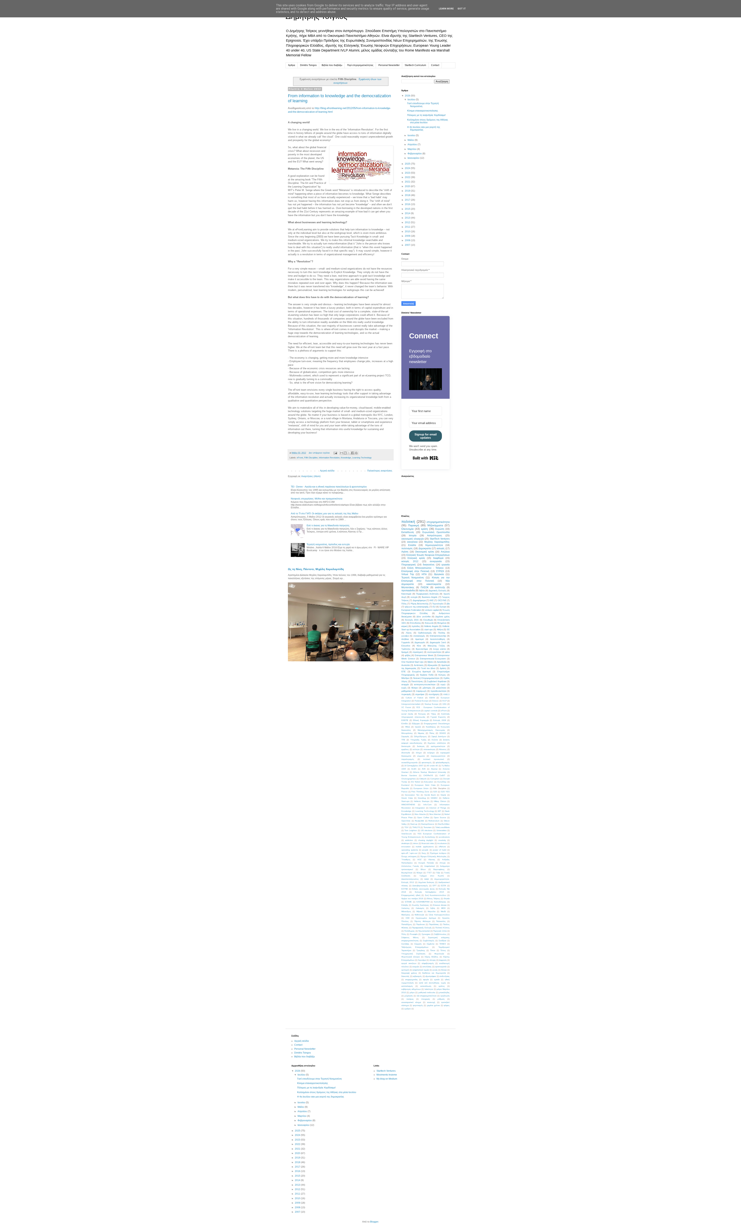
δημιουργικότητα (434, 545)
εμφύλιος (405, 749)
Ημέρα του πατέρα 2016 (412, 898)
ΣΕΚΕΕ (442, 733)
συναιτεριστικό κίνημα (411, 1002)
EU (434, 607)
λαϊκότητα (429, 989)
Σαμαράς (405, 736)
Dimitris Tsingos (308, 65)
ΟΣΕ (408, 918)
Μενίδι (443, 911)
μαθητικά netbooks (426, 992)
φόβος (408, 655)
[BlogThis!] (345, 453)
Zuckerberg (430, 837)
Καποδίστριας (440, 902)
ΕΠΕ (403, 671)
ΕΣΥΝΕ (404, 889)
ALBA (413, 769)
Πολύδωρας (409, 931)
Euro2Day (441, 782)
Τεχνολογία (437, 603)
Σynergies (426, 934)
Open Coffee (423, 817)
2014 (408, 213)
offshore (442, 847)
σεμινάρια (419, 694)
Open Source (440, 817)
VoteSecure (406, 834)
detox (415, 843)
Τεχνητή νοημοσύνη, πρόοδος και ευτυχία (328, 544)
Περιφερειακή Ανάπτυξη (427, 594)
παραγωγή (421, 691)
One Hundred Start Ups (412, 662)
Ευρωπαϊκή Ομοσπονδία (436, 532)
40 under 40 (432, 766)
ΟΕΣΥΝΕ (442, 600)
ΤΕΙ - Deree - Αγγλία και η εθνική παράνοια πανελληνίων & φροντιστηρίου (329, 486)
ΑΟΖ (419, 859)
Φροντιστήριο (422, 649)
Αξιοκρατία (432, 665)
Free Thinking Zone (420, 792)
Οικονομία (407, 528)
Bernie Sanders (409, 775)
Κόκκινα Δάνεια (439, 905)
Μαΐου (411, 140)
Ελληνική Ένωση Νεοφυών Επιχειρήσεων (428, 555)
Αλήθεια (405, 639)
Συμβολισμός (428, 941)
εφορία (426, 979)
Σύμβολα (430, 944)
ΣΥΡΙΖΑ (440, 571)
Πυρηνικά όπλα (440, 931)
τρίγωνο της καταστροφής (417, 607)
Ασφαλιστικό (429, 866)
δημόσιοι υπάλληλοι (437, 743)
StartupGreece (427, 824)
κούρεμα (431, 753)
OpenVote (405, 821)
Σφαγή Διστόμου (438, 736)
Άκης (424, 853)
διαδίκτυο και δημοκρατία (434, 973)
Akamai (434, 769)
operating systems (409, 850)
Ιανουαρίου (414, 158)
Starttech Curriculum (415, 65)
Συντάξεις (405, 944)
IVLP (444, 701)
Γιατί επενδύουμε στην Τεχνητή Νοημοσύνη (319, 1078)
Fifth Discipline (311, 457)
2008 (408, 240)
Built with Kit (425, 458)
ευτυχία (414, 597)
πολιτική (408, 522)
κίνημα (419, 753)
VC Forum (406, 707)
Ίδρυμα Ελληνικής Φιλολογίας (433, 856)
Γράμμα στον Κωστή (432, 876)
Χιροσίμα (422, 960)
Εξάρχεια (416, 723)
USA (444, 704)
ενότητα (416, 749)
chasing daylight (425, 840)
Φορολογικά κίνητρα (410, 957)
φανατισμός (427, 762)
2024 (408, 168)
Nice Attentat (435, 814)
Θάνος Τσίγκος (433, 898)
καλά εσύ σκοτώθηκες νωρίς (432, 983)
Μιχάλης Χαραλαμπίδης (437, 542)
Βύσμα (419, 873)
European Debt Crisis (425, 785)
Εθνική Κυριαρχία (421, 720)
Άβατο (430, 662)
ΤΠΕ (403, 740)
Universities (441, 830)
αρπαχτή (405, 970)
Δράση (443, 668)
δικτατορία (405, 746)
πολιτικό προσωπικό (433, 759)
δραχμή (404, 652)
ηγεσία (437, 979)
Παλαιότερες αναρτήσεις (379, 470)
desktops (405, 843)
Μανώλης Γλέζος (436, 646)
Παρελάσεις (434, 924)
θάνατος (443, 749)
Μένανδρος (406, 911)
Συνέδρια (442, 941)
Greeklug (422, 798)
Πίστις (431, 733)
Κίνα (419, 646)
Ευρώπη (439, 529)
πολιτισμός (407, 548)
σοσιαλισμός (419, 636)
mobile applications (424, 847)
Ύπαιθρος (405, 859)
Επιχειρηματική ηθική (410, 895)
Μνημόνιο (441, 623)
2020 (408, 186)
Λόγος (409, 633)
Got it (462, 8)
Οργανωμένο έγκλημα (426, 918)
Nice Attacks (420, 814)
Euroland (405, 785)
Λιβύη (432, 908)
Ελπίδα (404, 723)
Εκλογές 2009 (439, 720)
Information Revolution (329, 457)
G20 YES (445, 792)
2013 (408, 217)
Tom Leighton (410, 830)
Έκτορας (422, 714)
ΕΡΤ (434, 886)
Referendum (433, 821)
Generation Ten (412, 795)
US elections (426, 830)
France (404, 792)
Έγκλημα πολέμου (438, 853)
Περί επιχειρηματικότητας (360, 65)
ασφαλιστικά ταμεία (421, 970)
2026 (408, 95)
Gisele (443, 795)
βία (448, 603)
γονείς (435, 970)
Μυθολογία (419, 915)
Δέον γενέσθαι (423, 616)
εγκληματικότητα (438, 746)
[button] (425, 379)
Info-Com (427, 804)
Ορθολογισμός (425, 633)
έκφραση (443, 960)
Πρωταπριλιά (424, 931)
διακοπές (405, 976)
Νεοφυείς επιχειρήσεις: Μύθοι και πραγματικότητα (316, 498)
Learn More (446, 8)
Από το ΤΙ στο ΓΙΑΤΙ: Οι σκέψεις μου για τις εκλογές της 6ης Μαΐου (324, 513)
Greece (435, 701)
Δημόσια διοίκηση (426, 882)
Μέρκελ (419, 911)
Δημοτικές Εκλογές (437, 590)
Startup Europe (431, 704)
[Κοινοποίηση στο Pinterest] (356, 453)
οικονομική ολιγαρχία (412, 538)
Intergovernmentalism (410, 704)
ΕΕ (448, 629)
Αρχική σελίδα (327, 470)
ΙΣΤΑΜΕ (408, 902)
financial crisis (428, 843)
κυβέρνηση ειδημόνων (411, 989)
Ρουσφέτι (414, 934)
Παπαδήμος (406, 924)
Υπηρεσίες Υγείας (418, 740)
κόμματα (421, 756)
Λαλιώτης (405, 908)
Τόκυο (432, 950)
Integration (420, 808)
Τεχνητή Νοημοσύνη (412, 577)
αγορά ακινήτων (408, 963)
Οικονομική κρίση (424, 551)
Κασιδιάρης (431, 727)
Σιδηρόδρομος (420, 736)
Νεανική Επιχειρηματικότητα (426, 678)
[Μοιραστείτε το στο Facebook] (352, 453)
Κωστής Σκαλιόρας (420, 905)
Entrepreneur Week (424, 655)
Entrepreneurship (438, 636)
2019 (408, 190)
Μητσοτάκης (407, 587)
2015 (408, 209)
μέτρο (412, 992)
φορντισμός (418, 1005)
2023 (408, 173)
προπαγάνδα (408, 590)
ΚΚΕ (432, 600)
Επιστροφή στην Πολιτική (415, 571)
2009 (408, 236)
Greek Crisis (407, 798)
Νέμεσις (421, 733)
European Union (421, 788)
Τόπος (443, 950)
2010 (408, 231)
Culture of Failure (414, 698)
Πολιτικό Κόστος (442, 928)
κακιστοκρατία (433, 584)
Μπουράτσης (407, 733)
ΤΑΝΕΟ (442, 944)
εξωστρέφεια (430, 976)
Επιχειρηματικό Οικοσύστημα (437, 723)
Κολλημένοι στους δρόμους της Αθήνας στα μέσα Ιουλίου (326, 1092)
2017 (408, 200)
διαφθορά (438, 558)
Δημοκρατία (425, 548)
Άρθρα (291, 65)
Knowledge (346, 457)
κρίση (424, 528)
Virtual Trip (407, 574)
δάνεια (444, 970)
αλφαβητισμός (428, 963)
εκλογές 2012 (409, 561)
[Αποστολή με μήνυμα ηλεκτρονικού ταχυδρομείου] (341, 453)
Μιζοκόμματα (435, 525)
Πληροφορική (408, 564)
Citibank (422, 779)
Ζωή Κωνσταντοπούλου (435, 895)
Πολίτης (441, 633)
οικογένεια (412, 542)
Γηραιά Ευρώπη (438, 717)
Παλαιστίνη (441, 921)
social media (407, 714)
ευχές (404, 688)
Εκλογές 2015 (412, 620)
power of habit (439, 850)
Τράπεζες (405, 649)
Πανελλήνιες (417, 681)
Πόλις (404, 603)
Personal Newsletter (389, 65)
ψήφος (447, 1005)
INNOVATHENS (408, 804)
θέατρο (414, 688)
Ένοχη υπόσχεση (409, 856)
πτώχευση (425, 999)
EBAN (432, 698)
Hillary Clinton (440, 801)
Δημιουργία (419, 642)
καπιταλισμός (407, 986)
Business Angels (429, 597)
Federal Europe (422, 701)
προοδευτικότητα (438, 691)
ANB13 (446, 694)
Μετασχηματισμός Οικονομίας (431, 730)
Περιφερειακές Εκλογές (422, 928)
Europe (443, 607)
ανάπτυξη (440, 587)
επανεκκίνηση (429, 749)
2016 (408, 204)
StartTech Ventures (440, 538)
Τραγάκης (420, 950)
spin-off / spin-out (409, 853)
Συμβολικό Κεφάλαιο (436, 681)
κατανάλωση (425, 986)
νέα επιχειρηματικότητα (427, 996)
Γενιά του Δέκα (428, 668)
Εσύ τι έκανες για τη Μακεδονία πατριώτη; (328, 525)
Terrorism (427, 827)
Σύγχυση (418, 944)
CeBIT (442, 775)
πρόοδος (416, 626)
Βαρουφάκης (439, 869)
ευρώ (443, 684)
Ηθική (407, 727)
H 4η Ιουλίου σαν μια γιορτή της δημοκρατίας (320, 1096)
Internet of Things (437, 808)
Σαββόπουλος (440, 934)
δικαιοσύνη (428, 564)
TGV (406, 827)
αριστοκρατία (441, 967)
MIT (439, 811)
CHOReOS (428, 775)
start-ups (428, 629)
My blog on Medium (386, 1078)
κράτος (442, 986)
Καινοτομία (406, 594)
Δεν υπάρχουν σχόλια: (320, 453)
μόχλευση (408, 996)
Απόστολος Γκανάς (410, 866)
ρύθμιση (441, 999)
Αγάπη (404, 551)
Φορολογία (439, 954)
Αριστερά (419, 639)
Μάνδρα (405, 678)
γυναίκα (405, 636)
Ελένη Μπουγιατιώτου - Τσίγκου (425, 568)
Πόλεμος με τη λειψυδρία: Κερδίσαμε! (426, 115)
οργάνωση (445, 996)
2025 (408, 163)
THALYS (416, 827)
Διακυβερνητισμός (420, 886)
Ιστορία (412, 535)
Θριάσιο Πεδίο (427, 675)
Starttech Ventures (386, 1071)
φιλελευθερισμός (443, 762)
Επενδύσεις (415, 623)
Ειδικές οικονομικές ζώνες (423, 889)
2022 (408, 177)
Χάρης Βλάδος (431, 957)
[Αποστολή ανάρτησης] (335, 453)
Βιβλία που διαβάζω (332, 65)
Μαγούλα (432, 911)
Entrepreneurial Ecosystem (433, 658)
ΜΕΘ (443, 908)
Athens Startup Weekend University (429, 772)
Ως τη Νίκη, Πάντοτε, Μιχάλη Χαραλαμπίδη (316, 569)
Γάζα (438, 873)
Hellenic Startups (421, 801)
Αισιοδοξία (441, 662)
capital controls (430, 711)
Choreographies (408, 779)
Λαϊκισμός (420, 908)
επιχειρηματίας (411, 979)
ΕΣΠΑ (443, 886)
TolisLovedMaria (442, 827)
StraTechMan (444, 824)
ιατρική (404, 626)
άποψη (433, 960)
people (425, 850)
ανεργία (415, 967)
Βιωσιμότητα (406, 873)
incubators (442, 843)
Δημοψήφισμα (419, 600)
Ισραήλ (418, 727)
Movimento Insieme (386, 1074)
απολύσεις (427, 967)
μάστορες (427, 688)
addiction (409, 840)
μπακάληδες (444, 992)
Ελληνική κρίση (416, 558)
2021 (408, 181)
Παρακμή (413, 525)
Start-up (413, 824)
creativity (442, 840)
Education (428, 782)
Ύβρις (433, 714)
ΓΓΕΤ (429, 873)
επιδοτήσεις (445, 976)
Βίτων (423, 869)
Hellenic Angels (431, 626)
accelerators (444, 837)
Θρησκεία (439, 574)
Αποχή (443, 863)
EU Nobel (415, 782)
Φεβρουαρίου (415, 153)
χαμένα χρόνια (433, 1005)
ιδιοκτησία (405, 753)
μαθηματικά (406, 691)
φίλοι (447, 652)
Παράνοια (420, 924)
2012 (408, 222)
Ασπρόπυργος (434, 535)
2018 (408, 195)
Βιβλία (422, 590)
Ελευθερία (428, 620)
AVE (424, 769)
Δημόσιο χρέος (442, 616)
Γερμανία (405, 642)
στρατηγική (418, 652)
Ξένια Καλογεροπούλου (439, 915)
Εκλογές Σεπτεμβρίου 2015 (429, 892)
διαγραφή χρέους (409, 973)
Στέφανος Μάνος (410, 937)
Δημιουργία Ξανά (438, 642)
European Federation (411, 610)
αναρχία (405, 684)
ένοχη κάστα (439, 649)
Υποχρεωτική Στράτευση (413, 954)
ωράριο (407, 1009)
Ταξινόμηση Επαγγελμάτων (414, 947)
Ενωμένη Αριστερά (421, 671)
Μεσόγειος (405, 915)
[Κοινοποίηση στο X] (349, 453)
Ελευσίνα (405, 646)
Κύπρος (442, 675)
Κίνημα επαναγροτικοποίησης (422, 110)
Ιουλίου (412, 99)
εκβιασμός (417, 976)
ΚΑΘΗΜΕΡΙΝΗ (423, 902)
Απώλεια (445, 551)
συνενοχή (431, 1002)
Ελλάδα (412, 545)
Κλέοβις (404, 905)
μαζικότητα (441, 688)
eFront (300, 457)
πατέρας (410, 999)
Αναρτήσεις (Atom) (311, 476)
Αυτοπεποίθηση (437, 639)
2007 (408, 245)
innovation (406, 847)
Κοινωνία (429, 623)
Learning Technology (362, 457)
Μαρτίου (412, 149)
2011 (408, 227)
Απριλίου (413, 144)
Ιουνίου (412, 135)
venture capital (432, 610)
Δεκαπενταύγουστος (410, 879)
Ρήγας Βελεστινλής (419, 603)
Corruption (435, 779)
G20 (435, 792)
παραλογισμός (407, 759)
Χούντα (434, 740)
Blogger (374, 1221)
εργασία (446, 564)
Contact (435, 65)
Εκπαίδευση (407, 532)
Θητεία (447, 898)
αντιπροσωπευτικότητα (424, 684)
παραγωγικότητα (438, 756)
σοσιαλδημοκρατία (409, 762)
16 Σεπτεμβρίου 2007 (413, 766)
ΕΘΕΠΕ (404, 720)
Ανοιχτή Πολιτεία (426, 863)
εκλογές (441, 548)
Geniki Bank (430, 795)
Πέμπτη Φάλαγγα (422, 921)
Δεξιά (426, 879)
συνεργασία (436, 561)
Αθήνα (440, 629)
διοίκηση (421, 746)
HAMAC (434, 798)
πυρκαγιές (406, 694)
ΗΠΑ (424, 574)
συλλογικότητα (434, 652)
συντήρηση (434, 694)
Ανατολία (405, 665)
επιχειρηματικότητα (438, 521)
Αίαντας (431, 859)
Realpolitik (419, 821)
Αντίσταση (418, 665)
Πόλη (403, 934)
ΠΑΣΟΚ (425, 587)
